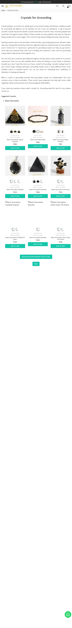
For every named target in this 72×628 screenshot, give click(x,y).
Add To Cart (15, 148)
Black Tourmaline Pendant (15, 189)
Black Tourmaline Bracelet (38, 237)
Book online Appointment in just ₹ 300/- (36, 257)
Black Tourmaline (15, 137)
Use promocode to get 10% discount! (36, 2)
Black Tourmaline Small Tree (61, 189)
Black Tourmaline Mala (38, 140)
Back (36, 264)
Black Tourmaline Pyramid (37, 189)
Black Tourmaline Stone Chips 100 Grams (60, 238)
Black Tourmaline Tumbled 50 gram (15, 238)
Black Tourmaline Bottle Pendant (60, 140)
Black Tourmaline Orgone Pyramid (15, 140)
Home (3, 10)
